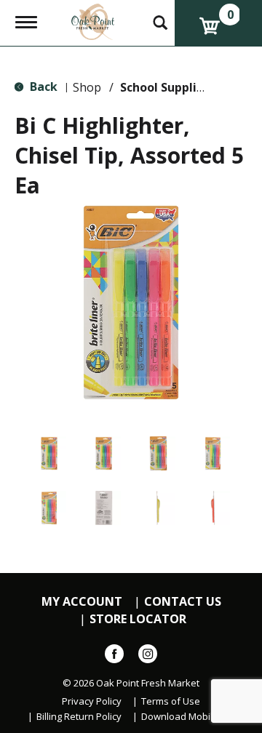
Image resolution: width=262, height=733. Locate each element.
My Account (81, 602)
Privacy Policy (92, 701)
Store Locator (138, 619)
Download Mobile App (189, 716)
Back (42, 87)
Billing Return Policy (79, 716)
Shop (87, 87)
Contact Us (182, 602)
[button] (49, 453)
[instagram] (147, 657)
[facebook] (114, 657)
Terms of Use (170, 701)
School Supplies (165, 87)
